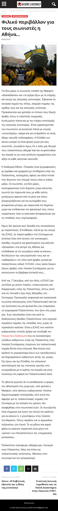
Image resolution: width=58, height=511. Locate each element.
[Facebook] (7, 469)
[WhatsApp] (21, 469)
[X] (14, 469)
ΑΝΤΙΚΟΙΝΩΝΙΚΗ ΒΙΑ (16, 11)
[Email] (28, 469)
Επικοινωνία (29, 503)
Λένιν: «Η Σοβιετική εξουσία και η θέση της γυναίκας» (13, 484)
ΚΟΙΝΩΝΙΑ (6, 16)
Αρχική (4, 11)
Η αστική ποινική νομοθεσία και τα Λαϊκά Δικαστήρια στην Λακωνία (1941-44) (44, 487)
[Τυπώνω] (35, 469)
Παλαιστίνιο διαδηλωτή (14, 336)
